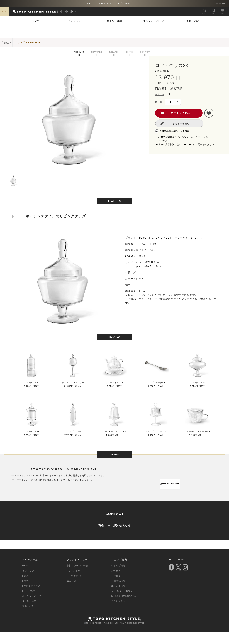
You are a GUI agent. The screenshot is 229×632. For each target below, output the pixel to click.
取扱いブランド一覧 (77, 565)
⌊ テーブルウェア (31, 591)
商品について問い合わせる (114, 525)
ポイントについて (120, 586)
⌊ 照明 (25, 581)
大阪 (164, 141)
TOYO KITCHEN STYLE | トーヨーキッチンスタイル (171, 237)
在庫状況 (159, 94)
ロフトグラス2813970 (28, 42)
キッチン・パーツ (153, 21)
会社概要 (116, 575)
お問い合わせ (118, 601)
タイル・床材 (114, 21)
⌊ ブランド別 (73, 570)
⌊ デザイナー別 (75, 575)
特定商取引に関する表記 (124, 596)
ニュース (71, 581)
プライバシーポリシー (123, 591)
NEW (36, 21)
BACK (8, 43)
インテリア (75, 21)
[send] (208, 113)
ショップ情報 (118, 565)
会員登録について (120, 581)
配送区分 (130, 256)
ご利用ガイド (118, 570)
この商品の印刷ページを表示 (174, 131)
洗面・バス (193, 21)
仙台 (158, 141)
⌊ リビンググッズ (31, 586)
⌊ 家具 (25, 575)
